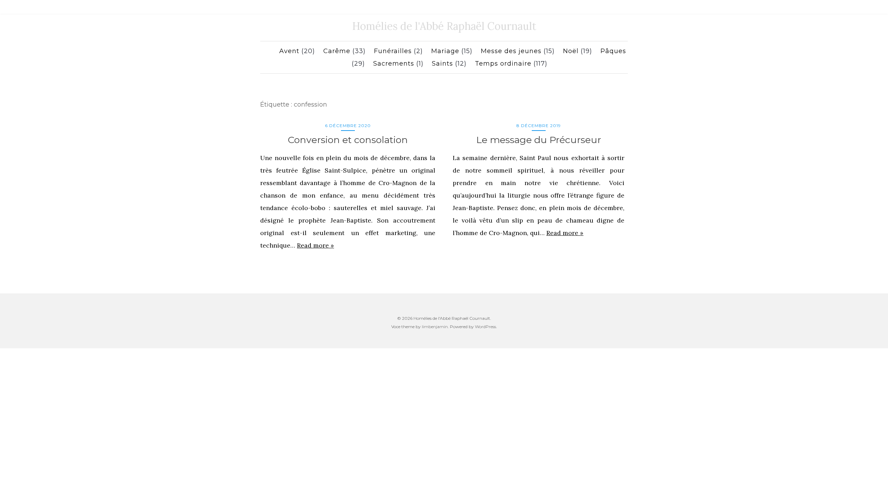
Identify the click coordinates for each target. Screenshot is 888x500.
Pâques (613, 51)
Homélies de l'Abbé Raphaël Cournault (444, 26)
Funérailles (393, 51)
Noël (571, 51)
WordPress (485, 326)
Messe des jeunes (511, 51)
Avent (289, 51)
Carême (336, 51)
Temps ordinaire (503, 63)
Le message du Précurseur (538, 139)
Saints (442, 63)
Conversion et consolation (348, 139)
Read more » (315, 245)
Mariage (445, 51)
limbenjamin (435, 326)
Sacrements (393, 63)
